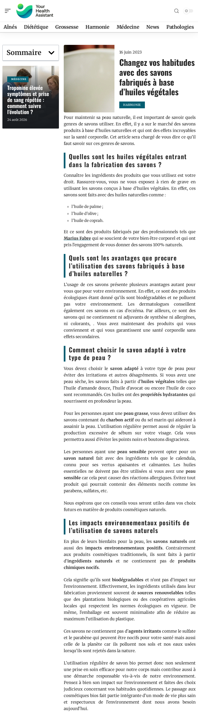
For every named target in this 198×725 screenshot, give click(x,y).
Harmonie (132, 105)
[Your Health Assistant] (35, 11)
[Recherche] (176, 11)
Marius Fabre (77, 238)
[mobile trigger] (9, 11)
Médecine (19, 79)
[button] (51, 52)
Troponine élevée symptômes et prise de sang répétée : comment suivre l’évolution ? (28, 100)
